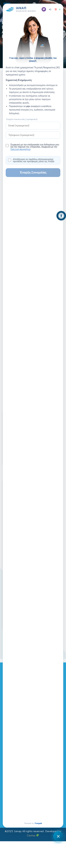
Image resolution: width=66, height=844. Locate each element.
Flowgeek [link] (38, 823)
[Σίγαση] (50, 9)
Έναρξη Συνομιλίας (33, 172)
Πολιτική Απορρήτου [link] (20, 149)
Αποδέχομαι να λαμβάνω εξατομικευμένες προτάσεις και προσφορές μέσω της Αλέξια (33, 160)
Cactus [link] (31, 835)
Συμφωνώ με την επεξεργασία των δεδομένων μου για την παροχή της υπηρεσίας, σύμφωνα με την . (34, 147)
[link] (61, 215)
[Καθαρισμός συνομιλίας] (56, 9)
